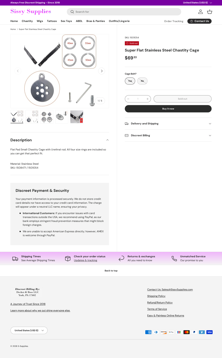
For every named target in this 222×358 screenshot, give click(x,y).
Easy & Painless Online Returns (165, 315)
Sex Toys (66, 21)
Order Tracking (173, 21)
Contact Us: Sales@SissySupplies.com (170, 289)
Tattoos (52, 21)
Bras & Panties (95, 21)
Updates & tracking (85, 260)
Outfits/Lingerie (119, 21)
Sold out (182, 98)
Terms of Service (157, 309)
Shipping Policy (156, 296)
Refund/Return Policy (160, 302)
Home (14, 21)
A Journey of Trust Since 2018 (28, 304)
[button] (209, 11)
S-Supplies (23, 346)
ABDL (79, 21)
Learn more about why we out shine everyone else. (40, 310)
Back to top (111, 270)
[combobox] (124, 11)
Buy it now (168, 108)
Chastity (27, 21)
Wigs (40, 21)
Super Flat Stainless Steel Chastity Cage (37, 29)
